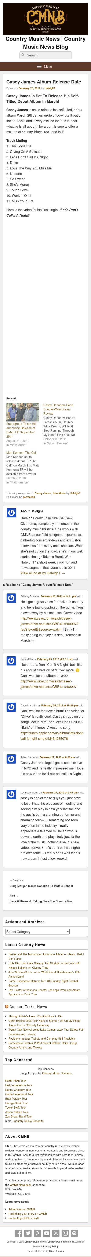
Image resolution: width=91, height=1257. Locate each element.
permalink (29, 497)
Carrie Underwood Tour (19, 1094)
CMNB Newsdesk (21, 1185)
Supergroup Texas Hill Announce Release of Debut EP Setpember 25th (21, 429)
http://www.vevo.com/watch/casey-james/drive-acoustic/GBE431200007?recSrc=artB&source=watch (50, 624)
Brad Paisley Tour (16, 1098)
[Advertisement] (45, 340)
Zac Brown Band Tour (18, 1116)
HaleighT (49, 88)
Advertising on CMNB (21, 1209)
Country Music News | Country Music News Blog (45, 42)
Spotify (74, 1233)
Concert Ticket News (28, 1006)
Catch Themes (56, 1251)
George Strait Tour (16, 1103)
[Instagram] (65, 1233)
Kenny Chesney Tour (18, 1090)
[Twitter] (28, 1233)
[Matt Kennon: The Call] (24, 467)
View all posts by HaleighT (43, 573)
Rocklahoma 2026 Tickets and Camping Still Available (41, 1038)
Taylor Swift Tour (15, 1107)
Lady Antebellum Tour (18, 1085)
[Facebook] (18, 1233)
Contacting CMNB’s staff (23, 1218)
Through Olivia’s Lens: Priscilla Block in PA (35, 1016)
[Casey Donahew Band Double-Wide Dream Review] (61, 424)
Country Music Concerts (57, 1073)
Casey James (43, 493)
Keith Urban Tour (15, 1081)
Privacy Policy (50, 1246)
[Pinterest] (37, 1233)
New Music (59, 493)
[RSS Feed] (55, 1233)
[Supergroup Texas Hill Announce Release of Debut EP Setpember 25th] (22, 412)
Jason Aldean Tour (16, 1112)
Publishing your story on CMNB (27, 1214)
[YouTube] (46, 1233)
